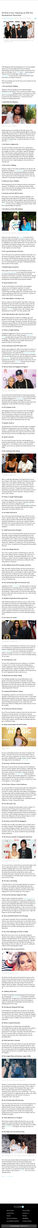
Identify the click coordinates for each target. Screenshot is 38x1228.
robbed (21, 237)
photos (4, 204)
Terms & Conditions (12, 1218)
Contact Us (25, 1213)
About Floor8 (10, 1210)
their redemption (16, 996)
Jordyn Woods (29, 504)
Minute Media (16, 1226)
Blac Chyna (19, 398)
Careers (9, 1216)
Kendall (18, 72)
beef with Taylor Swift (29, 353)
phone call (18, 361)
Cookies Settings (27, 1221)
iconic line (9, 309)
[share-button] (35, 18)
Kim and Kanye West (7, 93)
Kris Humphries (19, 170)
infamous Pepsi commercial (9, 272)
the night (22, 1170)
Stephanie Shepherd (28, 898)
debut (24, 760)
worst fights (16, 586)
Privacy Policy (26, 1210)
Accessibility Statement (13, 1221)
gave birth (9, 141)
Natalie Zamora (8, 18)
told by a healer (19, 774)
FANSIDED (25, 1218)
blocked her (8, 1126)
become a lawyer (6, 651)
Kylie (23, 72)
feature (7, 358)
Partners (25, 1216)
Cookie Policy (10, 1213)
